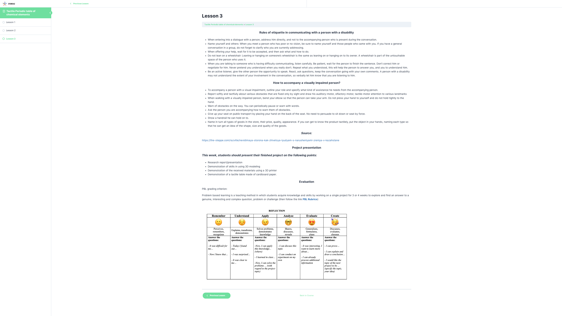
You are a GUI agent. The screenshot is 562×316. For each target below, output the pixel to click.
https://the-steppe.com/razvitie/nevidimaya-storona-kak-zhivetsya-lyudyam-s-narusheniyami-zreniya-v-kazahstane (270, 140)
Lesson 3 (249, 24)
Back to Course (306, 295)
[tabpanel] (306, 158)
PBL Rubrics (310, 199)
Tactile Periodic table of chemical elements (223, 24)
